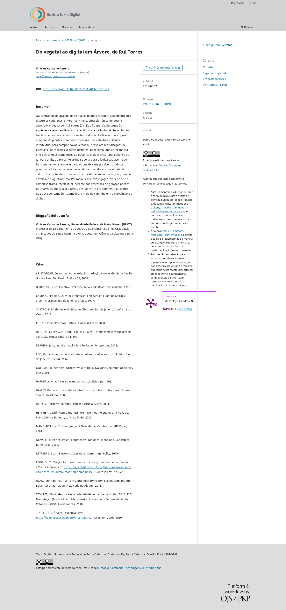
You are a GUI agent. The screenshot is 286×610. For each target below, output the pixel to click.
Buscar (248, 27)
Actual (34, 27)
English (208, 67)
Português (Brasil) (215, 85)
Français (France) (214, 79)
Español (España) (214, 73)
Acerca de (85, 27)
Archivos (50, 27)
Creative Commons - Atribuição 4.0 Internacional (130, 568)
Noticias (67, 27)
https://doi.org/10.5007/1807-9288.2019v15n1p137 (76, 89)
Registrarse (237, 3)
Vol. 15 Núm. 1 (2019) (74, 40)
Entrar (252, 3)
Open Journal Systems (217, 45)
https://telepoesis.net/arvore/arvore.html (63, 517)
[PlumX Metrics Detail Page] (150, 303)
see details (185, 309)
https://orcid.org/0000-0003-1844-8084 (55, 76)
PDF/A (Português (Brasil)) (164, 67)
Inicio (39, 40)
